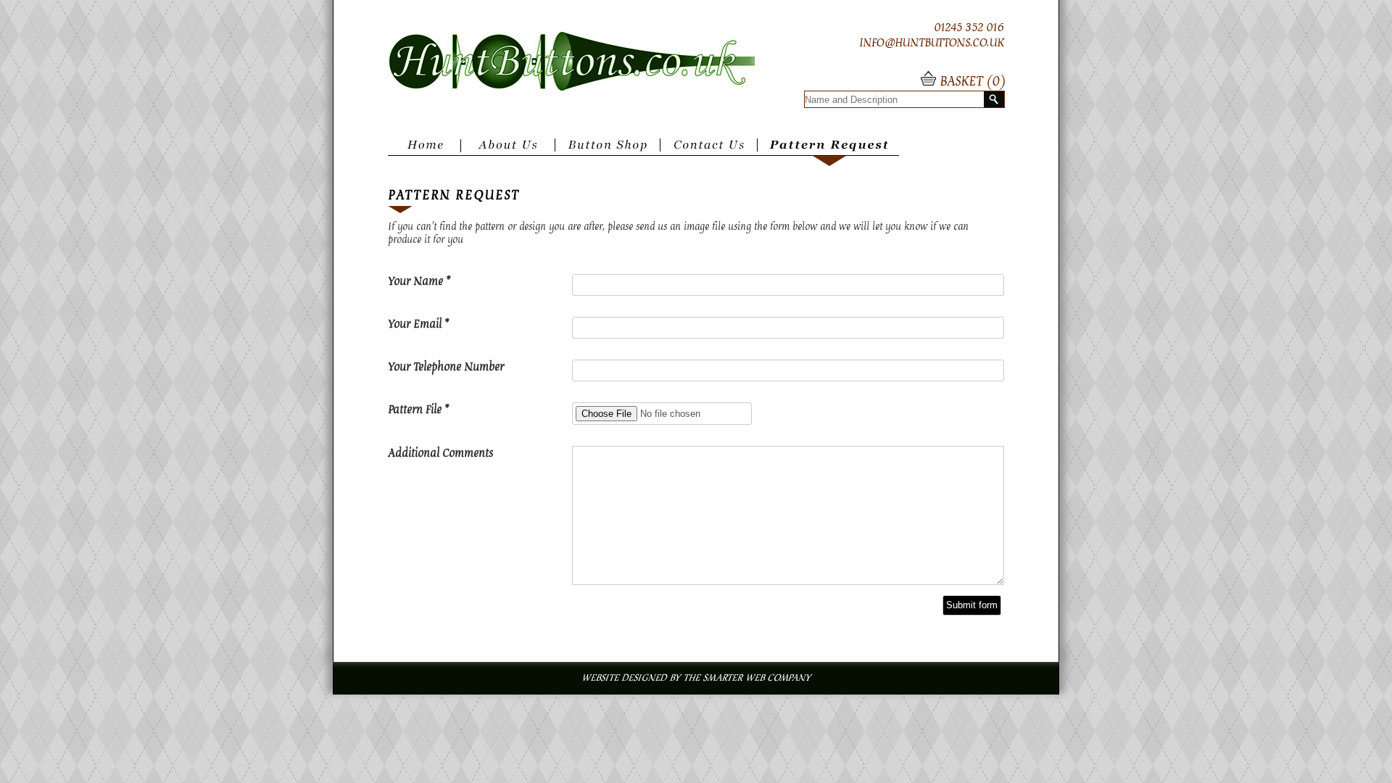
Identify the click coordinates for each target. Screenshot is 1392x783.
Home (423, 150)
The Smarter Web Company (747, 677)
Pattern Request (832, 150)
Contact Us (712, 150)
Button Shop (607, 150)
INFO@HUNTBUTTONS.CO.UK (931, 43)
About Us (508, 150)
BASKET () (970, 81)
